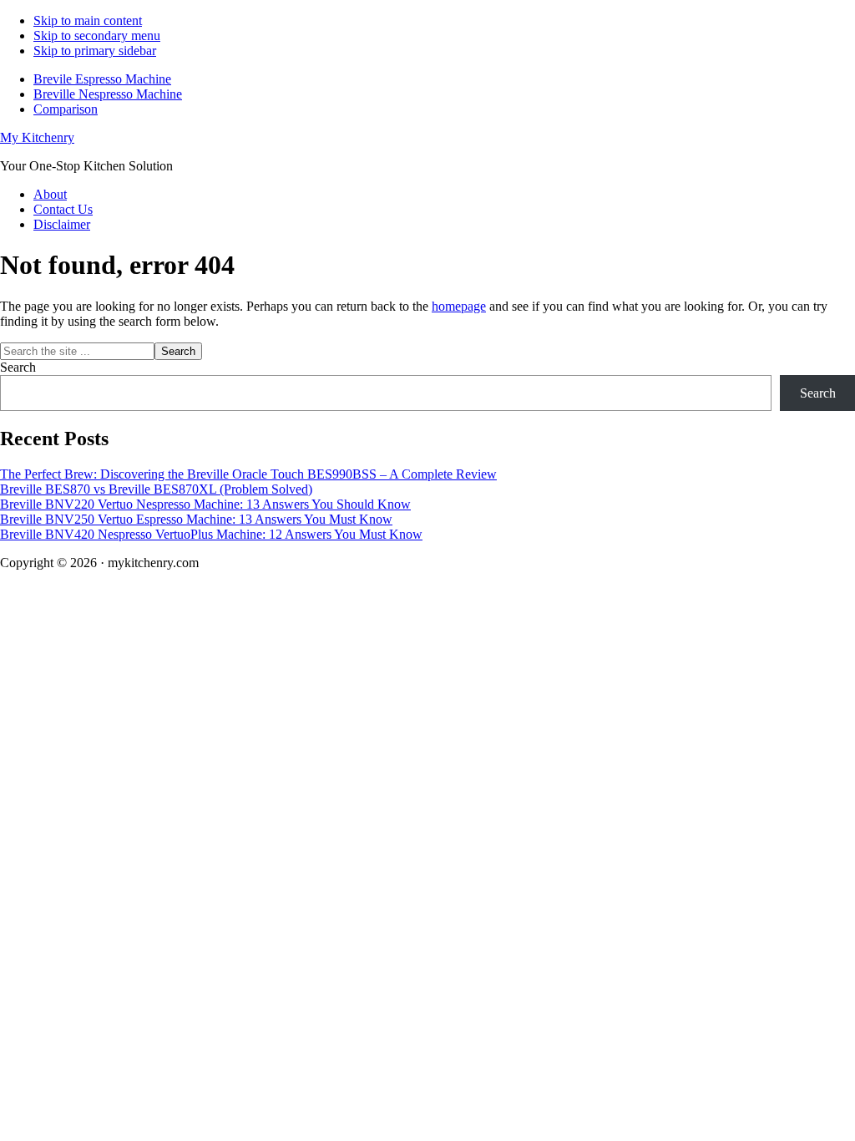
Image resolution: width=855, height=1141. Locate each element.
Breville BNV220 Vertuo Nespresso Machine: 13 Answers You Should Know (205, 504)
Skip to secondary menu (96, 35)
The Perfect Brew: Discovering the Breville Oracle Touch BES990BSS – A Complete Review (248, 474)
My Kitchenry (37, 137)
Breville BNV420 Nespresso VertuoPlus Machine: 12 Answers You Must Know (211, 534)
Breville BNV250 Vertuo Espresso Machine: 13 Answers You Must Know (196, 519)
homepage (459, 306)
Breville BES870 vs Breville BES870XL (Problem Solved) (156, 489)
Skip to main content (87, 20)
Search (18, 367)
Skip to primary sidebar (94, 50)
